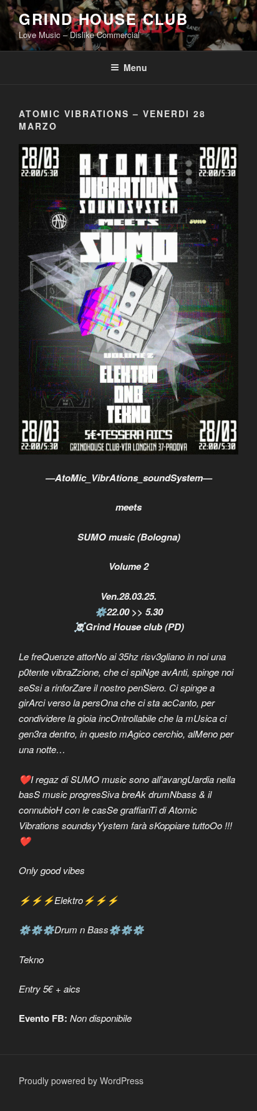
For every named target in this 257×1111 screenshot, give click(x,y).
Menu (135, 67)
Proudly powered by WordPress (81, 1080)
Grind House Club (103, 18)
